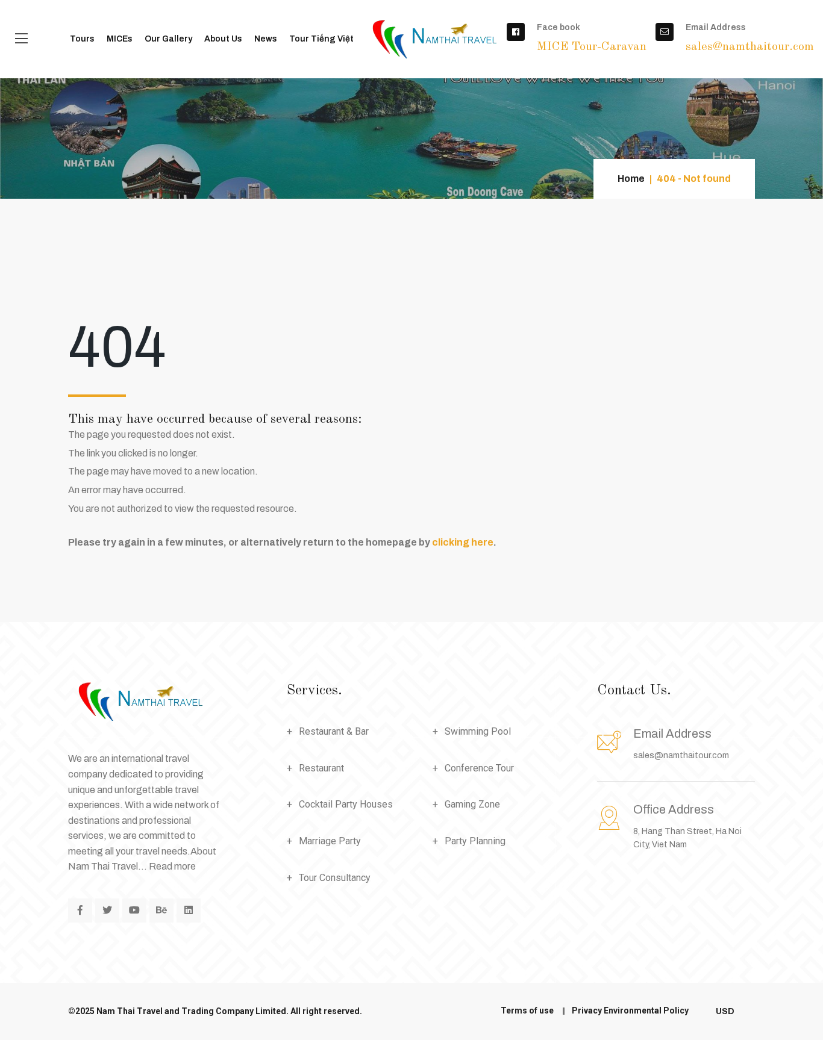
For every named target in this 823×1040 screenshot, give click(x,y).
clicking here (462, 542)
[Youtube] (134, 910)
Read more (172, 866)
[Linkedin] (189, 910)
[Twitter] (107, 910)
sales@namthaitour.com (681, 755)
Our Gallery (168, 38)
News (265, 38)
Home (631, 178)
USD (726, 1011)
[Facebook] (80, 910)
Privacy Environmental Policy (630, 1010)
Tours (82, 38)
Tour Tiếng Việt (321, 38)
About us (223, 38)
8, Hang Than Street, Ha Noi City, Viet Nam (687, 826)
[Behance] (161, 910)
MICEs (120, 38)
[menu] (21, 39)
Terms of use (527, 1010)
